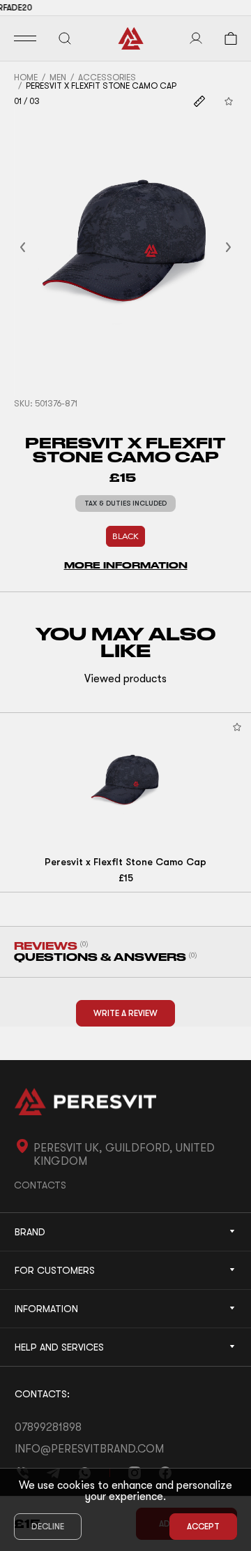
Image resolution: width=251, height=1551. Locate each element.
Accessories (107, 77)
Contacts (40, 1185)
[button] (40, 247)
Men (58, 77)
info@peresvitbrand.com (89, 1449)
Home (26, 77)
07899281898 (48, 1427)
